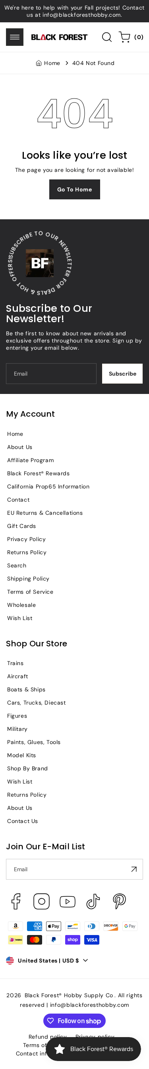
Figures (17, 715)
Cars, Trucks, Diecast (36, 702)
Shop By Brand (27, 768)
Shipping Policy (28, 578)
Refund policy (48, 1036)
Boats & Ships (26, 689)
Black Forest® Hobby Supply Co (69, 995)
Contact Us (22, 821)
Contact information (44, 1053)
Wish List (19, 618)
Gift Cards (21, 526)
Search (17, 565)
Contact (18, 499)
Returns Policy (26, 552)
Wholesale (21, 604)
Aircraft (17, 676)
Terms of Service (30, 591)
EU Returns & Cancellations (45, 512)
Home (52, 63)
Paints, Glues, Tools (34, 742)
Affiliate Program (30, 460)
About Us (20, 447)
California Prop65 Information (48, 486)
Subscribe (122, 373)
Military (17, 728)
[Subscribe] (134, 869)
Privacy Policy (26, 539)
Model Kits (21, 755)
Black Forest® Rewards (38, 473)
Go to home (74, 189)
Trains (15, 663)
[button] (14, 37)
